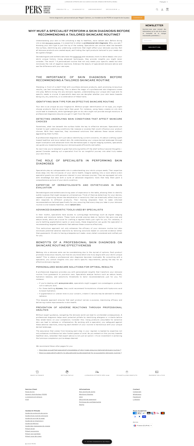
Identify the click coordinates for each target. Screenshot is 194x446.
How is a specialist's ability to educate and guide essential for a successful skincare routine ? (80, 353)
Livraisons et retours (33, 397)
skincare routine (52, 43)
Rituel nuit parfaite (33, 434)
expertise (77, 57)
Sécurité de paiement (87, 399)
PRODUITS (62, 9)
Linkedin (136, 399)
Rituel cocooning (32, 431)
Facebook (137, 397)
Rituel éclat (30, 428)
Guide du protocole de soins (36, 413)
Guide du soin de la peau (35, 418)
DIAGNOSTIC (78, 9)
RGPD (81, 404)
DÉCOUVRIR (112, 9)
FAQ (27, 399)
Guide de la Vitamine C (34, 421)
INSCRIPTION (154, 47)
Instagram (137, 392)
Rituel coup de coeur (33, 436)
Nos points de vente (87, 392)
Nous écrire (30, 392)
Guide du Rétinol (32, 423)
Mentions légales (86, 394)
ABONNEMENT (95, 9)
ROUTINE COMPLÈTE (97, 2)
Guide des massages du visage (37, 426)
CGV (81, 397)
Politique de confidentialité (90, 402)
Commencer (137, 17)
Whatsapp (137, 394)
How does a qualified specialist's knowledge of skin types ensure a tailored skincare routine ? (80, 350)
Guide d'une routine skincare (36, 416)
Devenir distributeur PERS (36, 394)
